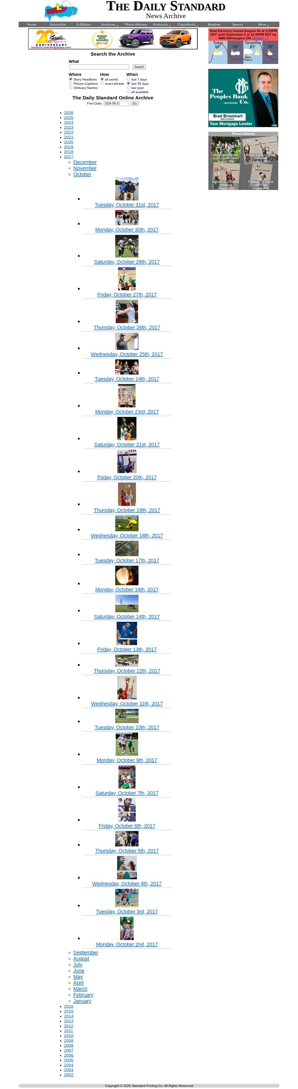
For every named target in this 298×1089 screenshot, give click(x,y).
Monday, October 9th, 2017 (127, 760)
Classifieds (188, 25)
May (78, 977)
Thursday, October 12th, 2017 (127, 671)
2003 (68, 1070)
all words (111, 79)
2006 (68, 1055)
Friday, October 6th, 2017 (127, 826)
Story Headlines (85, 79)
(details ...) (260, 38)
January (82, 1001)
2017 (68, 156)
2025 (68, 117)
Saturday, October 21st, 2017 (127, 444)
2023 (68, 127)
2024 (68, 122)
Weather (214, 24)
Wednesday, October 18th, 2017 (127, 535)
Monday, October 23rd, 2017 (127, 412)
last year (137, 88)
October (82, 174)
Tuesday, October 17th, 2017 (127, 560)
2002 (68, 1074)
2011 (68, 1030)
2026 (68, 112)
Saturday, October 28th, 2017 (127, 262)
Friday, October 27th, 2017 (127, 295)
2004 (68, 1065)
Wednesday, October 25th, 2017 (127, 354)
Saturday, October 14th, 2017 (127, 616)
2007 (68, 1050)
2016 (68, 1006)
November (85, 168)
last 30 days (139, 83)
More (263, 25)
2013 (68, 1021)
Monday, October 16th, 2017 (127, 589)
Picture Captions (85, 83)
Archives (110, 25)
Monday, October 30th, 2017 (127, 230)
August (81, 958)
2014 (68, 1016)
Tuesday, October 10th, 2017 (127, 727)
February (83, 995)
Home (31, 24)
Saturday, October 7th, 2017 (126, 793)
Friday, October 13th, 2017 (127, 649)
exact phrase (114, 83)
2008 (68, 1045)
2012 (68, 1026)
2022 (68, 132)
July (77, 964)
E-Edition (84, 24)
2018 (68, 151)
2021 (68, 137)
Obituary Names (85, 88)
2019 (68, 147)
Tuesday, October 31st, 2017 (127, 205)
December (85, 162)
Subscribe (58, 24)
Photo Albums (136, 24)
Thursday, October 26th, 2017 (127, 327)
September (85, 952)
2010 (68, 1035)
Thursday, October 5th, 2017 (127, 851)
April (78, 983)
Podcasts (162, 25)
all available (139, 92)
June (78, 971)
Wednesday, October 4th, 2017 (127, 883)
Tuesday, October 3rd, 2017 (127, 911)
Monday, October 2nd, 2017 (127, 944)
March (80, 989)
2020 (68, 142)
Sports (237, 24)
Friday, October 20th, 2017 (127, 477)
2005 (68, 1060)
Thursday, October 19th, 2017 (127, 510)
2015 (68, 1011)
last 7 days (138, 79)
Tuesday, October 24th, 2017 (127, 379)
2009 (68, 1040)
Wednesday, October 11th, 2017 (127, 704)
